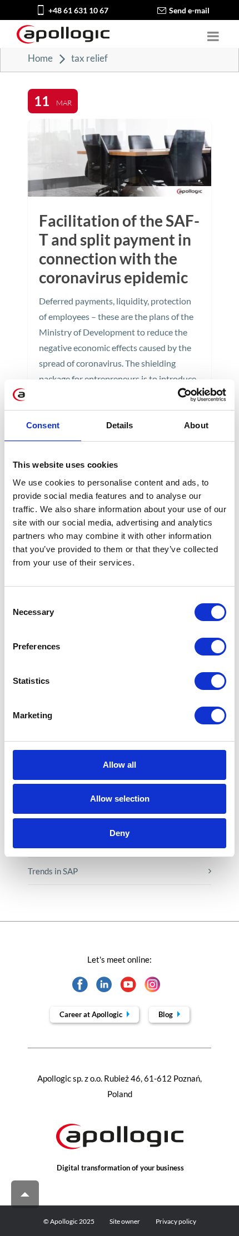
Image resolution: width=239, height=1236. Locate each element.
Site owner (124, 1221)
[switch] (210, 646)
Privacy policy (176, 1221)
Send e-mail (189, 10)
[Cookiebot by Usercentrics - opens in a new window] (177, 395)
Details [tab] (119, 425)
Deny (119, 833)
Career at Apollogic (91, 1014)
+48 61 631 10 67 (78, 10)
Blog (166, 1014)
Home (40, 58)
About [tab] (196, 425)
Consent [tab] (42, 425)
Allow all (119, 764)
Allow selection (120, 798)
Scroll (25, 1194)
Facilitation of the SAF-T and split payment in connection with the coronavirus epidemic (119, 249)
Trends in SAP (53, 871)
